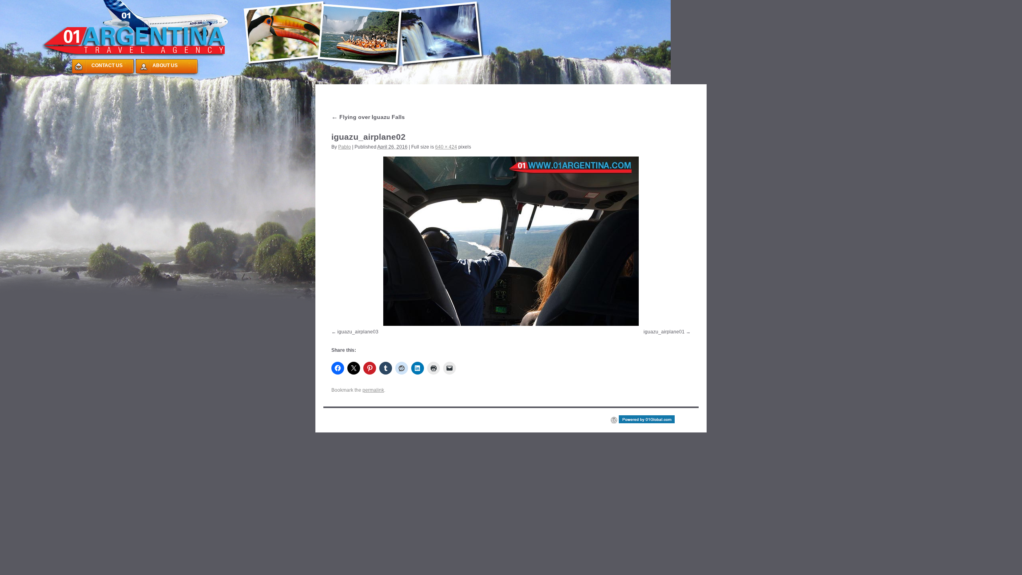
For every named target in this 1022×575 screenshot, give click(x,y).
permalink (373, 390)
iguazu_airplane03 (357, 332)
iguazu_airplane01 (664, 332)
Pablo (344, 147)
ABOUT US (165, 65)
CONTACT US (107, 65)
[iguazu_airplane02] (511, 241)
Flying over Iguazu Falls (368, 117)
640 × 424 (446, 147)
